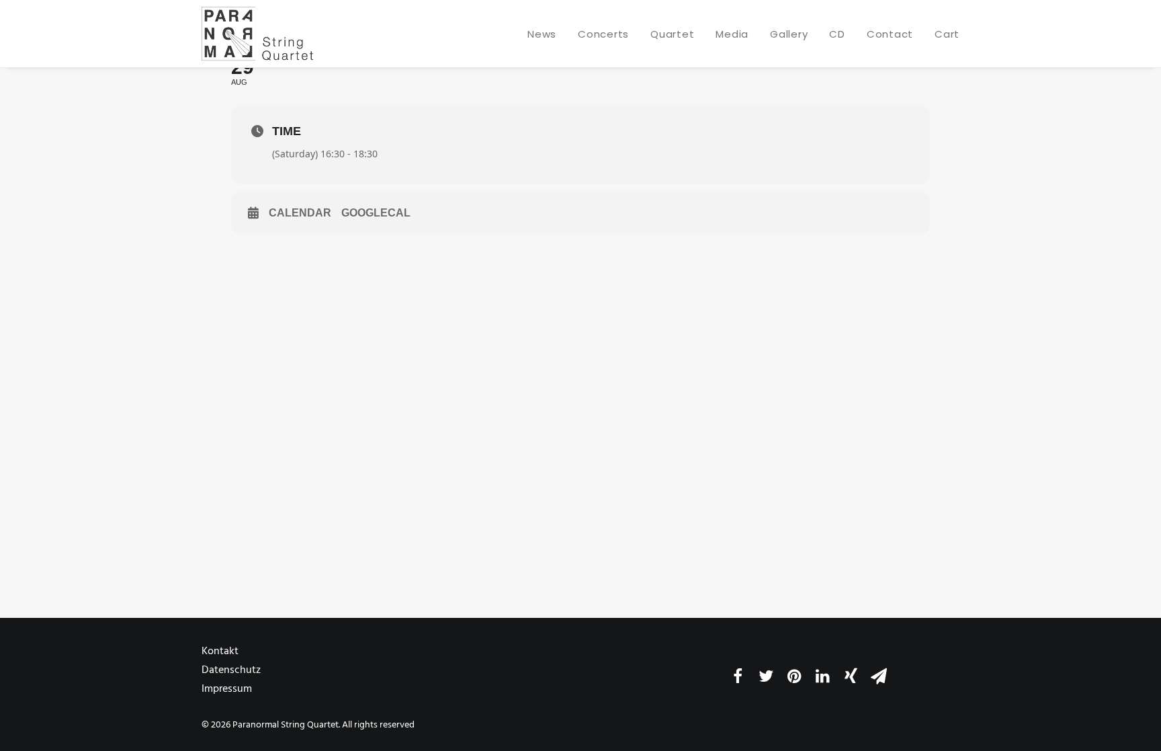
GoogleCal (376, 213)
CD (837, 34)
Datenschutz (231, 670)
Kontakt (220, 651)
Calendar (300, 213)
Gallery (789, 34)
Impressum (227, 689)
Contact (890, 34)
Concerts (603, 34)
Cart (947, 34)
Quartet (672, 34)
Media (732, 34)
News (541, 34)
